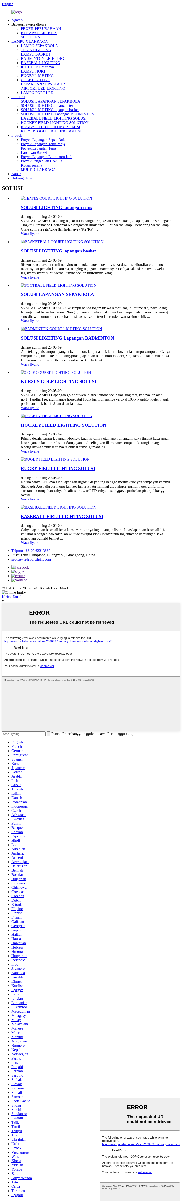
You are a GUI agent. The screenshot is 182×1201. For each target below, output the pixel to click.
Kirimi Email (11, 597)
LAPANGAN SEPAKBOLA (43, 84)
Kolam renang (31, 165)
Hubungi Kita (21, 178)
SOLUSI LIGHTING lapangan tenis (48, 105)
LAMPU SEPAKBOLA (39, 46)
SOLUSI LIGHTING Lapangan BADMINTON (57, 114)
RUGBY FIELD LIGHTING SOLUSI (50, 127)
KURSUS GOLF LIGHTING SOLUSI (51, 131)
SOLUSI (18, 97)
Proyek (16, 135)
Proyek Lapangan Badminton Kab (46, 157)
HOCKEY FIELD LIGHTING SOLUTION (55, 123)
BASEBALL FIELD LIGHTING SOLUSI (53, 118)
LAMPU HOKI (33, 71)
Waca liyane (30, 234)
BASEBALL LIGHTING (40, 63)
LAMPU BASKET (35, 54)
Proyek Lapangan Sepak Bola (43, 140)
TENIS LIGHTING (36, 50)
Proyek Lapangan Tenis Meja (43, 144)
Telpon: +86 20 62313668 (30, 551)
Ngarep (17, 20)
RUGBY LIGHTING (37, 76)
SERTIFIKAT (31, 37)
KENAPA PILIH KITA (39, 33)
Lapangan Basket (34, 152)
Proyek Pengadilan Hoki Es (41, 161)
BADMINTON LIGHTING (42, 58)
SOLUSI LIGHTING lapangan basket (50, 110)
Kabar (16, 174)
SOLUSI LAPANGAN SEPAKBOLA (50, 101)
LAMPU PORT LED (37, 93)
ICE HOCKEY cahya (37, 67)
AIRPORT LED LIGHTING (43, 88)
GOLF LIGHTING (35, 80)
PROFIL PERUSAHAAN (41, 29)
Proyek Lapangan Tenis (38, 148)
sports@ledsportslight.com (31, 559)
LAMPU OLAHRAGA (29, 41)
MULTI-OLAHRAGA (38, 170)
